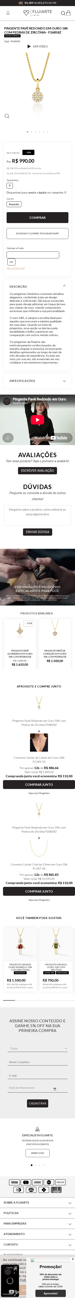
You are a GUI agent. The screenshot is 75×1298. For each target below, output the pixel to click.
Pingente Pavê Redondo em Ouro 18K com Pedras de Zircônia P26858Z (39, 722)
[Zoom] (37, 90)
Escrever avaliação (37, 470)
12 (16, 173)
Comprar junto (39, 784)
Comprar (37, 217)
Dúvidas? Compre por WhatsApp (37, 233)
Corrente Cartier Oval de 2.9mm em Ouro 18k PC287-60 (39, 866)
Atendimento (14, 1234)
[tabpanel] (37, 91)
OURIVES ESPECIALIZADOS (46, 2)
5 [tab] (43, 131)
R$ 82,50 (26, 173)
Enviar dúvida (37, 532)
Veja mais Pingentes (39, 793)
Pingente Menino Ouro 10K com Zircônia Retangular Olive (56, 967)
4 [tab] (39, 131)
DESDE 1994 (19, 2)
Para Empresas (15, 1223)
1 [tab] (27, 132)
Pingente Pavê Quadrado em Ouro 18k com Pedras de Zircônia (20, 653)
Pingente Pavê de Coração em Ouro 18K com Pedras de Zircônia (55, 653)
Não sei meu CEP (16, 268)
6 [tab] (47, 131)
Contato (11, 1244)
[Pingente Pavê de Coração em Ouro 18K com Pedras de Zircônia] (55, 632)
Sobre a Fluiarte (16, 1202)
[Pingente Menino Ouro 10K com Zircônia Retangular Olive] (56, 944)
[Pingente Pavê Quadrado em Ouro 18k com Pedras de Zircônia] (20, 632)
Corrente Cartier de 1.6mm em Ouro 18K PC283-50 (39, 759)
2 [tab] (31, 131)
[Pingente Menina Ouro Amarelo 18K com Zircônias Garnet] (20, 944)
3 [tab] (35, 131)
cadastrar (37, 1103)
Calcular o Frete (15, 248)
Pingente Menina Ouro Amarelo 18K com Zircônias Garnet (20, 967)
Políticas (11, 1213)
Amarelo (14, 204)
